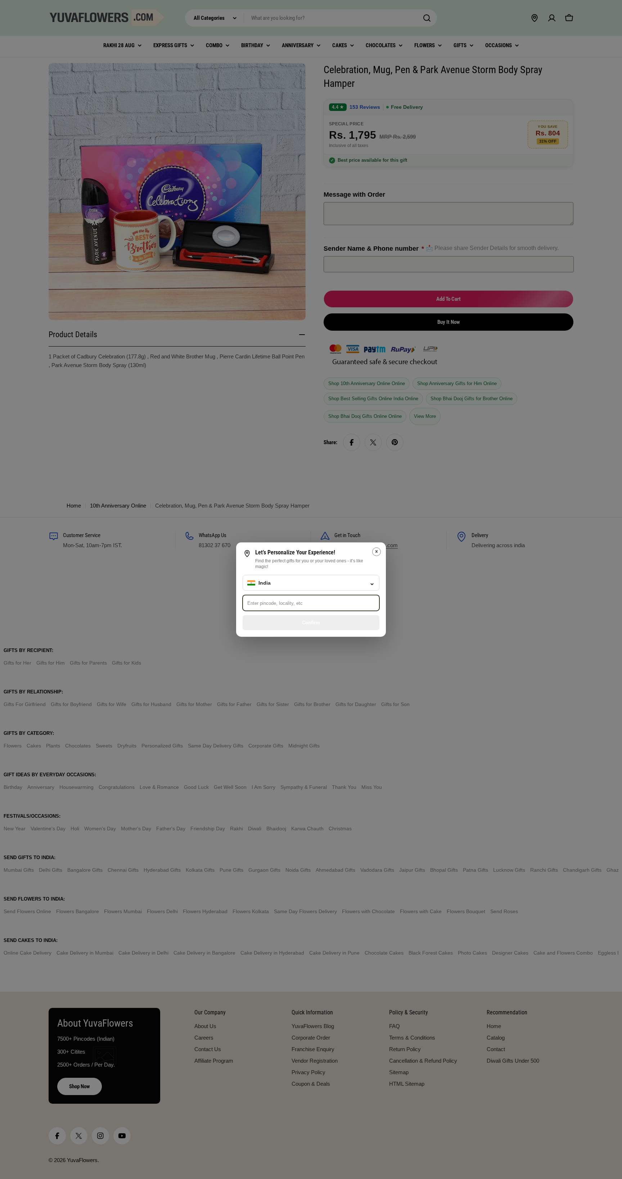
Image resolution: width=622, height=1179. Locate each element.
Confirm (311, 622)
